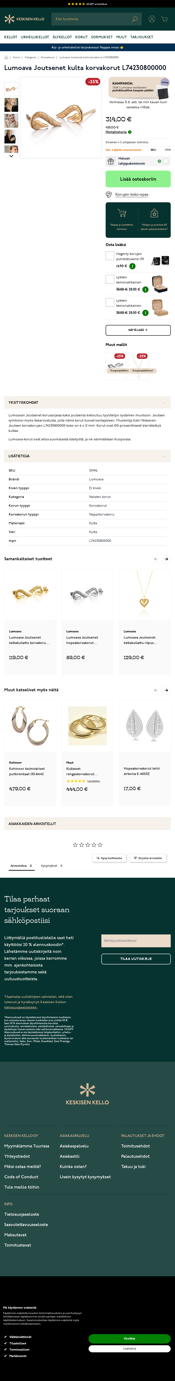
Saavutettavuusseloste (26, 1224)
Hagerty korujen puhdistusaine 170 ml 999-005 (130, 257)
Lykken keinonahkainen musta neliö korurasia (128, 281)
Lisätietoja (19, 456)
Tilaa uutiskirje (136, 959)
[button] (166, 559)
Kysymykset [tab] (49, 866)
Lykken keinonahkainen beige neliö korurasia (128, 304)
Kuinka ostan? (73, 1166)
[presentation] (107, 157)
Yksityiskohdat (23, 403)
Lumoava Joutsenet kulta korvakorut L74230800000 (89, 57)
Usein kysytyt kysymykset (85, 1177)
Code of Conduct (21, 1177)
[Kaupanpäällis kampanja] (138, 88)
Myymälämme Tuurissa (26, 1146)
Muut (121, 37)
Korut (81, 37)
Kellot (11, 37)
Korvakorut (47, 57)
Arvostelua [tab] (19, 866)
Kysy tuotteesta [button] (111, 858)
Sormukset (102, 37)
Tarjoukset (141, 37)
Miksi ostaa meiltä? (22, 1166)
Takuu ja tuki (133, 1166)
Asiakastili (69, 1156)
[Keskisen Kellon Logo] (24, 19)
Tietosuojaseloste (21, 1214)
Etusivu (6, 57)
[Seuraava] (11, 156)
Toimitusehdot (135, 1146)
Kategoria (30, 57)
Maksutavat (15, 1235)
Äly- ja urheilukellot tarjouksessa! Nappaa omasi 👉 (87, 47)
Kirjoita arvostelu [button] (150, 858)
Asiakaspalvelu (74, 1146)
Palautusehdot (135, 1156)
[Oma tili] (152, 19)
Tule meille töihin (21, 1187)
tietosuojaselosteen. (21, 1008)
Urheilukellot (35, 37)
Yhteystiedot (17, 1156)
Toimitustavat (17, 1245)
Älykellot (62, 37)
